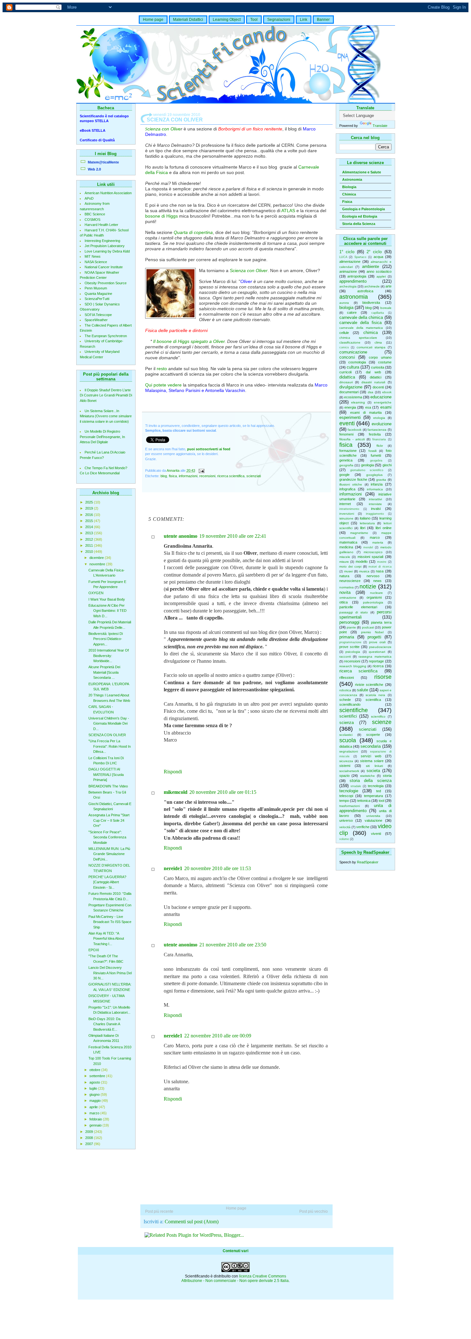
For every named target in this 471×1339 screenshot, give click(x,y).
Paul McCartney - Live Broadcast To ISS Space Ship (109, 922)
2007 (89, 1144)
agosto (95, 1082)
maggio (95, 1100)
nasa (380, 571)
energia (350, 407)
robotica (345, 690)
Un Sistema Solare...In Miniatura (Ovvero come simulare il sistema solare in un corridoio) (106, 416)
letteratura (367, 523)
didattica (347, 377)
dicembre (97, 558)
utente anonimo (180, 536)
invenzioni (346, 513)
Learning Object (227, 19)
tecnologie (348, 790)
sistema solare (372, 761)
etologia (379, 418)
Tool (254, 19)
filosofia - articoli (352, 439)
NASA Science (96, 262)
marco (375, 537)
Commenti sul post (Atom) (192, 1221)
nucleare (376, 593)
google (344, 475)
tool (381, 801)
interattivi (375, 499)
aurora (344, 302)
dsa (370, 392)
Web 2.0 (94, 169)
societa (373, 770)
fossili (372, 451)
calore (352, 312)
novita (345, 592)
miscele (344, 557)
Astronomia (352, 179)
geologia (367, 465)
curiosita (377, 367)
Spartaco (360, 257)
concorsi (347, 357)
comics (344, 347)
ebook (387, 392)
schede (345, 700)
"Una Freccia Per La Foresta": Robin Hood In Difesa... (109, 746)
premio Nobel (372, 632)
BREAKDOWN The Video (108, 786)
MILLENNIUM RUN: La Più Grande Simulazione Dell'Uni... (109, 854)
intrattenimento (349, 509)
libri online (384, 528)
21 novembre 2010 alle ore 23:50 (232, 944)
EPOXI (93, 950)
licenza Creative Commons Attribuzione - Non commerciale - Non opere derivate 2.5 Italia (235, 1278)
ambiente (370, 266)
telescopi (346, 796)
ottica (343, 602)
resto (162, 368)
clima (378, 342)
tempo (344, 801)
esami (386, 407)
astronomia (353, 297)
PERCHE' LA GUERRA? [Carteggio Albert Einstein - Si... (107, 882)
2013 (89, 533)
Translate (380, 126)
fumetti (376, 455)
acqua (378, 257)
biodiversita (371, 302)
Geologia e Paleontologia (363, 209)
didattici (375, 377)
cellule (344, 333)
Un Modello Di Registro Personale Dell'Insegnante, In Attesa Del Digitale (102, 436)
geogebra (376, 460)
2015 (89, 521)
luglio (93, 1088)
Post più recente (159, 1211)
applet (381, 276)
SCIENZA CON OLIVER (107, 735)
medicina (346, 547)
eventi (347, 423)
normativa (346, 587)
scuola (347, 740)
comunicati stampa (371, 347)
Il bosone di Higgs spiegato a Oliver (189, 341)
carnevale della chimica (361, 317)
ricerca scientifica (358, 671)
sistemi (344, 766)
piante (351, 627)
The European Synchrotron (106, 336)
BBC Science (95, 214)
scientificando (349, 704)
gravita (381, 479)
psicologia (352, 651)
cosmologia (357, 362)
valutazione (373, 820)
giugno (95, 1094)
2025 (89, 502)
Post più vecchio (313, 1211)
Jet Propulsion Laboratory (105, 246)
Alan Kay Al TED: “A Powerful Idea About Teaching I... (106, 938)
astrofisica (365, 291)
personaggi (349, 622)
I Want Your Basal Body (106, 599)
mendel (368, 547)
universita (373, 816)
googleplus (374, 475)
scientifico (378, 716)
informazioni (350, 494)
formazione (348, 451)
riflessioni (346, 677)
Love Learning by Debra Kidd (107, 251)
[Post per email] (201, 470)
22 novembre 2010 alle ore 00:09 (217, 1035)
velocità (345, 827)
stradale (356, 786)
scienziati (367, 729)
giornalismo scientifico (366, 470)
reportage (376, 661)
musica (364, 571)
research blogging (352, 666)
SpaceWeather (96, 320)
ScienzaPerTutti (97, 299)
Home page (153, 19)
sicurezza (346, 761)
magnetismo (359, 533)
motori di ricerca (379, 566)
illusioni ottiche (350, 484)
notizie (367, 586)
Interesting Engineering (102, 241)
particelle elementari (358, 607)
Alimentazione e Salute (361, 172)
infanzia (377, 484)
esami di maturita (366, 412)
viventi (376, 834)
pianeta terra (381, 622)
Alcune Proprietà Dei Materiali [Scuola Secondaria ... (104, 672)
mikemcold (175, 792)
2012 (89, 539)
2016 (89, 515)
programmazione (350, 642)
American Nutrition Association (108, 193)
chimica (370, 332)
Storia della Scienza (358, 224)
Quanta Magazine (98, 293)
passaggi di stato (353, 612)
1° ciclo (346, 251)
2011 (89, 545)
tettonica (363, 801)
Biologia (349, 187)
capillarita (377, 312)
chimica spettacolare (358, 337)
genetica (345, 460)
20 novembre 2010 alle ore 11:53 (217, 868)
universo (346, 820)
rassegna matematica (375, 656)
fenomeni (346, 434)
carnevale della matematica (361, 327)
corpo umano (380, 357)
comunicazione (353, 352)
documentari (349, 392)
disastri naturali (373, 382)
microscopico (373, 552)
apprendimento (353, 281)
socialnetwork (349, 771)
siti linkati (374, 766)
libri (362, 528)
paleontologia (373, 602)
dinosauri (346, 382)
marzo (94, 1113)
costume (385, 362)
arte (388, 286)
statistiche (367, 776)
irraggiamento (375, 513)
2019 (89, 508)
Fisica (347, 202)
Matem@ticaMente (103, 162)
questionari (377, 651)
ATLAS (288, 210)
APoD (89, 198)
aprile (94, 1107)
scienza (346, 722)
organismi (374, 597)
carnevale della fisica (360, 322)
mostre (381, 561)
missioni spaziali (371, 557)
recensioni (352, 661)
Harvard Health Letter (101, 225)
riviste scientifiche (369, 684)
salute (362, 689)
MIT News (93, 256)
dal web (373, 372)
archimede (372, 286)
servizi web (371, 756)
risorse (383, 677)
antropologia (356, 276)
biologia (346, 307)
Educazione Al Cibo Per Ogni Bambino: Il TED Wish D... (107, 610)
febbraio (96, 1119)
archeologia (348, 286)
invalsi (376, 509)
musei (348, 571)
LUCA (343, 257)
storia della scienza (371, 780)
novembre (97, 564)
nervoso (373, 576)
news (377, 581)
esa (368, 407)
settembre (97, 1076)
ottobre (95, 1070)
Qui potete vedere (163, 384)
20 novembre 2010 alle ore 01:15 (222, 792)
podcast (368, 627)
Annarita (173, 470)
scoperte (373, 734)
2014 (89, 527)
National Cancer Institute (104, 267)
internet (345, 504)
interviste (375, 504)
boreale (386, 308)
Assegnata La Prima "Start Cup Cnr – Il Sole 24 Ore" (108, 820)
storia (387, 776)
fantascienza (377, 429)
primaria (346, 637)
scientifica (373, 700)
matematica (348, 542)
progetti (374, 637)
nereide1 (173, 868)
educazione (381, 397)
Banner (323, 19)
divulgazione (350, 387)
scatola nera (375, 695)
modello (362, 561)
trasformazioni (349, 806)
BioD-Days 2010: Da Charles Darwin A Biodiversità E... (104, 1024)
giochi (387, 465)
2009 (89, 1132)
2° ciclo (374, 251)
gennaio (96, 1125)
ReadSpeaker (367, 862)
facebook (354, 429)
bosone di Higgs (161, 216)
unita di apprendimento (365, 808)
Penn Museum (96, 288)
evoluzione (382, 423)
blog (368, 308)
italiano (365, 518)
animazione (348, 271)
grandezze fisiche (353, 479)
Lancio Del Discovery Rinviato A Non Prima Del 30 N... (110, 973)
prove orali (377, 642)
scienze (382, 722)
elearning (358, 402)
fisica (345, 445)
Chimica (349, 194)
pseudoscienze (380, 647)
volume (344, 839)
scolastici (345, 734)
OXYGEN (95, 593)
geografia (346, 465)
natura (344, 576)
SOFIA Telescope (98, 315)
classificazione (349, 342)
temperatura (373, 796)
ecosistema (353, 397)
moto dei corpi (350, 566)
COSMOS (92, 219)
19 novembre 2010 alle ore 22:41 (232, 536)
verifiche (362, 827)
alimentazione (349, 261)
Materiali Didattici (188, 19)
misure (344, 561)
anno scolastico (379, 271)
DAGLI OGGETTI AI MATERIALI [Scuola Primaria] (106, 774)
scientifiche (353, 710)
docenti (378, 387)
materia (377, 542)
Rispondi (173, 771)
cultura (353, 367)
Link (303, 19)
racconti (345, 656)
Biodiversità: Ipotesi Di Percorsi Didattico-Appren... (105, 639)
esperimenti (350, 417)
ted (378, 791)
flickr (379, 445)
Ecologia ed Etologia (359, 216)
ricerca (378, 666)
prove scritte (349, 647)
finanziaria (379, 439)
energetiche (383, 402)
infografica (347, 489)
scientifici (348, 716)
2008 (89, 1138)
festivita (375, 434)
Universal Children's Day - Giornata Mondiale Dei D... (108, 723)
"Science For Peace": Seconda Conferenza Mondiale (107, 837)
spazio (344, 776)
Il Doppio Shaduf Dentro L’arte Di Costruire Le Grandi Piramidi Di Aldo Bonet (106, 395)
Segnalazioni (278, 19)
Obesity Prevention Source (106, 283)
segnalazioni (348, 751)
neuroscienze (349, 581)
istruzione (346, 518)
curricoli (345, 372)
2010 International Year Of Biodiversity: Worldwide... (108, 655)
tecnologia (376, 786)
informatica (375, 489)
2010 (89, 551)
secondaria (370, 746)
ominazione (347, 597)
